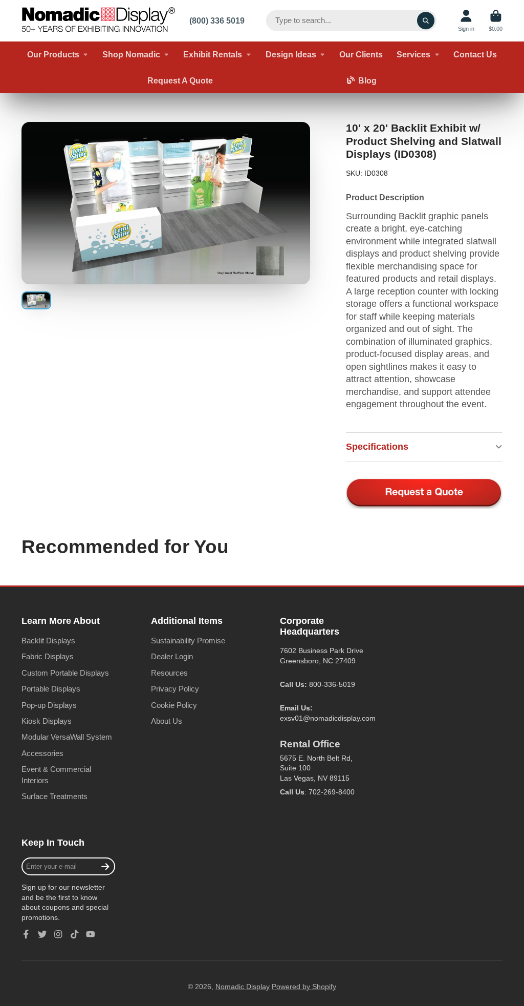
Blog (367, 80)
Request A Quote (180, 80)
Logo (98, 20)
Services (413, 54)
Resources (169, 672)
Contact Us (475, 54)
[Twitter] (42, 934)
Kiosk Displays (46, 721)
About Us (166, 721)
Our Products (53, 54)
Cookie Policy (174, 705)
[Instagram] (58, 934)
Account (466, 21)
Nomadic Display (242, 986)
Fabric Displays (47, 656)
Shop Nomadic (131, 54)
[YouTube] (90, 934)
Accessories (42, 753)
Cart (496, 21)
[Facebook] (26, 934)
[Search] (425, 20)
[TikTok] (74, 934)
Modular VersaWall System (66, 736)
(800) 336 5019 (217, 20)
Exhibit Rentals (212, 54)
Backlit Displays (48, 640)
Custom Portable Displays (65, 672)
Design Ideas (291, 54)
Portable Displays (50, 688)
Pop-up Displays (49, 705)
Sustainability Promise (188, 640)
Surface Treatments (54, 796)
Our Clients (361, 54)
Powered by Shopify (304, 986)
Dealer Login (172, 656)
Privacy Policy (175, 688)
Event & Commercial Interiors (56, 775)
